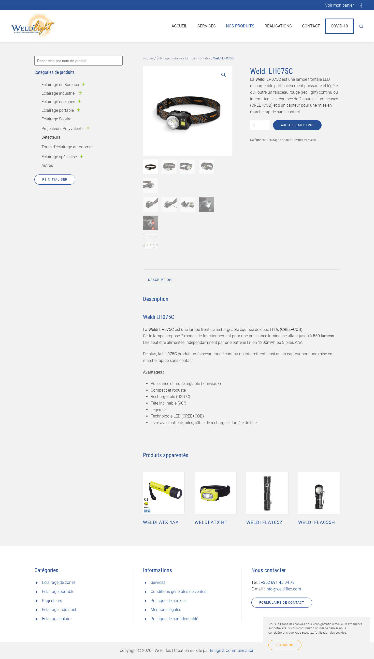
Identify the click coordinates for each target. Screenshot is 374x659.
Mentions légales (166, 609)
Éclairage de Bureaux (60, 84)
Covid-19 (339, 26)
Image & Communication (232, 650)
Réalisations (278, 26)
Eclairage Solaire (56, 119)
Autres (47, 165)
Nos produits (240, 26)
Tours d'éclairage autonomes (67, 146)
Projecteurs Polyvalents (62, 128)
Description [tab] (160, 280)
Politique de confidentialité (174, 618)
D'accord (285, 645)
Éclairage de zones (58, 101)
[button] (223, 74)
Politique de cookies (168, 600)
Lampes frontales (197, 58)
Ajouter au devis (297, 125)
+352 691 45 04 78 (278, 582)
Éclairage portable (169, 58)
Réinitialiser (54, 179)
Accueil (179, 26)
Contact (311, 26)
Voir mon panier (339, 5)
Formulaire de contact (281, 602)
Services (206, 26)
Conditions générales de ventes (178, 591)
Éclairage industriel (58, 93)
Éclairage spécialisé (59, 156)
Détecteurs (50, 137)
